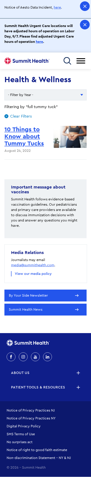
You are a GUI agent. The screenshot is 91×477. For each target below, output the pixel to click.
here (57, 7)
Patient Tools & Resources (38, 387)
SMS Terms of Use (21, 434)
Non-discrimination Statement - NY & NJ (39, 458)
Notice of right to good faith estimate (37, 450)
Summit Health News (25, 309)
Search (67, 61)
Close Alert (85, 6)
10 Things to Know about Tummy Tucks (24, 136)
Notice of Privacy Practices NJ (31, 410)
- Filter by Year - (20, 95)
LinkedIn (47, 356)
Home (26, 61)
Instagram (23, 356)
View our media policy (33, 274)
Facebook (11, 356)
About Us (20, 373)
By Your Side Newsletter (28, 295)
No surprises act (19, 442)
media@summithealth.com (32, 265)
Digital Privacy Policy (24, 426)
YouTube (35, 356)
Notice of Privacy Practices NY (31, 418)
